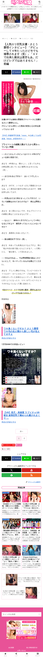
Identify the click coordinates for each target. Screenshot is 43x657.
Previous (1, 22)
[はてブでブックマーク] (26, 567)
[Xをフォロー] (11, 470)
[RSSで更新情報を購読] (31, 475)
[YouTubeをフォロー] (31, 470)
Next (41, 22)
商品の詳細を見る (9, 338)
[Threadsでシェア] (16, 567)
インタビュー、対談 (9, 445)
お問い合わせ (21, 650)
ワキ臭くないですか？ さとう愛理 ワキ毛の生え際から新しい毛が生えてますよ (22, 331)
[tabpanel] (12, 21)
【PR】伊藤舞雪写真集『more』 (15, 135)
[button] (36, 72)
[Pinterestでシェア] (12, 572)
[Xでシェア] (7, 561)
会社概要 (11, 647)
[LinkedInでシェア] (21, 572)
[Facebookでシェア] (7, 567)
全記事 (20, 445)
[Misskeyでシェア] (35, 561)
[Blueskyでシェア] (26, 561)
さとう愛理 (7, 449)
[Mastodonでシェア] (16, 561)
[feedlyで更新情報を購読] (11, 475)
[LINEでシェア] (35, 567)
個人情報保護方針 (32, 647)
